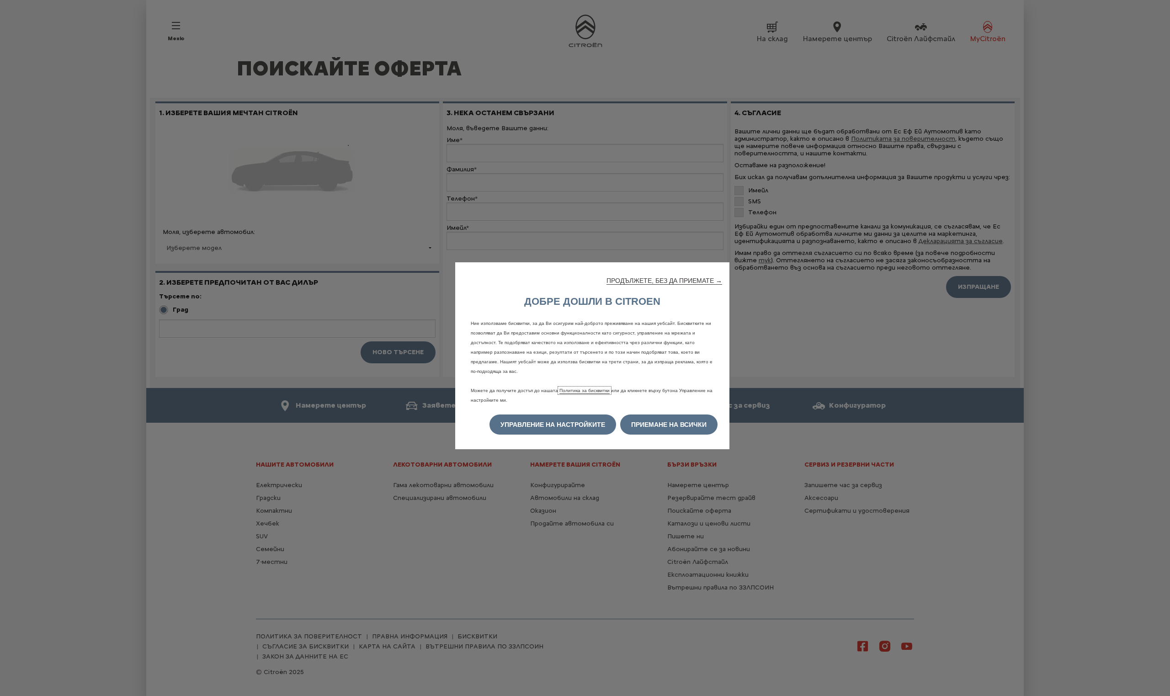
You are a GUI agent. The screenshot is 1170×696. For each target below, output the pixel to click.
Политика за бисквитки (584, 390)
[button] (664, 280)
